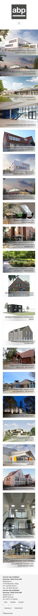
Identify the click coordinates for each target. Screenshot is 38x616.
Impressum (8, 608)
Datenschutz (18, 608)
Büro (5, 602)
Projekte (12, 602)
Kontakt (21, 602)
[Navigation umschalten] (19, 23)
